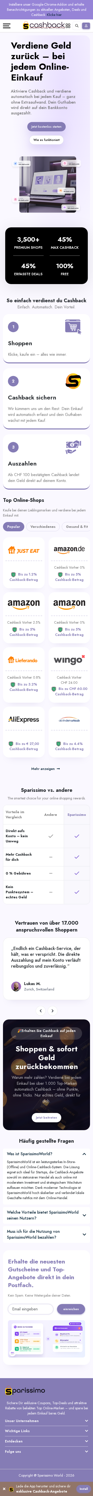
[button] (41, 1011)
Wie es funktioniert (46, 140)
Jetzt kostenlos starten (46, 126)
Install (84, 1489)
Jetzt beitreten (46, 1117)
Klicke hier (54, 14)
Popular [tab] (13, 526)
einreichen (71, 1309)
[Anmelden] (86, 26)
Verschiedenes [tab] (43, 526)
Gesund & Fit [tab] (77, 526)
